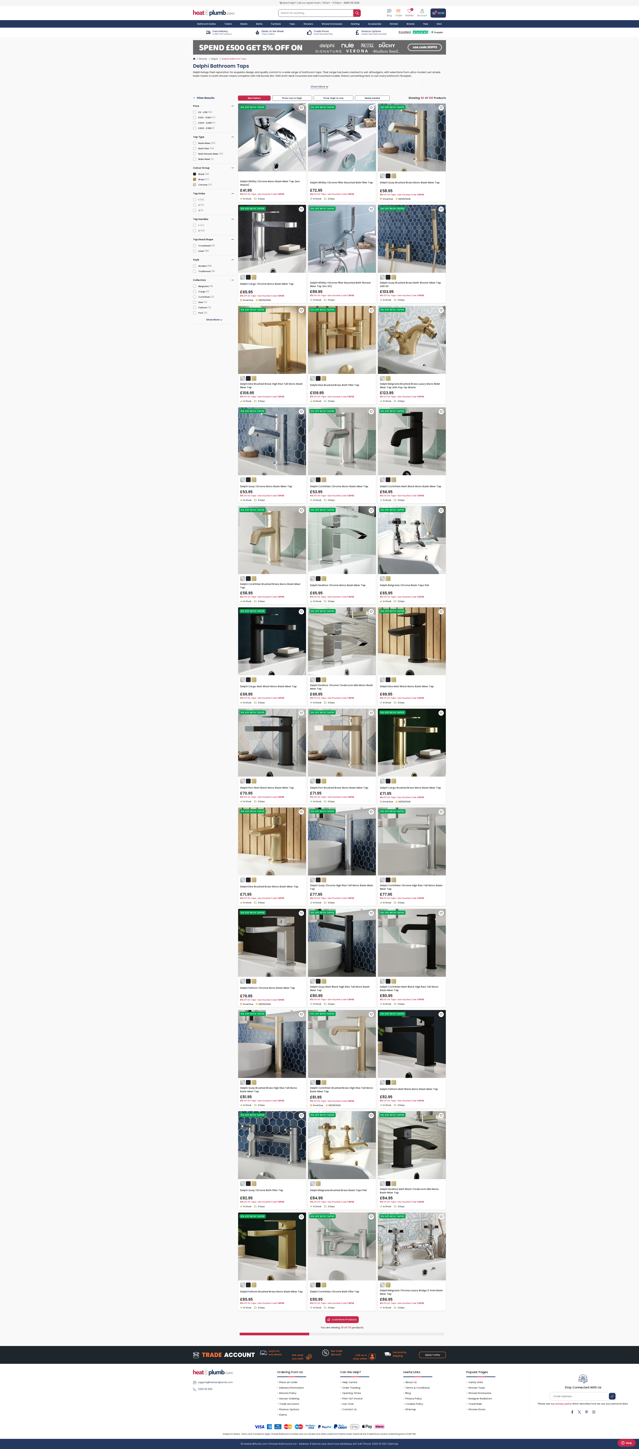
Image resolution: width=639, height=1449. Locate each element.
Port (200, 312)
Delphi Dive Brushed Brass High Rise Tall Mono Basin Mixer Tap (271, 385)
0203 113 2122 (351, 2)
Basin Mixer (204, 143)
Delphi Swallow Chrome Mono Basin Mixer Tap (338, 585)
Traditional (204, 271)
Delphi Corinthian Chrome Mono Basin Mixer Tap (339, 486)
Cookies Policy (414, 1404)
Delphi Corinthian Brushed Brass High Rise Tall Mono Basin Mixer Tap (341, 1089)
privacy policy (563, 1403)
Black (201, 174)
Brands (410, 23)
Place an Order (288, 1382)
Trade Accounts (289, 1404)
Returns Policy (287, 1393)
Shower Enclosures (479, 1393)
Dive (200, 302)
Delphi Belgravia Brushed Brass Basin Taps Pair (338, 1190)
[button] (422, 13)
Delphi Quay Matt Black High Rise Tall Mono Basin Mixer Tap (340, 988)
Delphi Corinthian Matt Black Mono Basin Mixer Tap (410, 486)
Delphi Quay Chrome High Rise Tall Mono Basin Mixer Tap (341, 887)
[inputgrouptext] (357, 13)
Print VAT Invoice (352, 1398)
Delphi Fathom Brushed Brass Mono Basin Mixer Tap (271, 1291)
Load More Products (344, 1319)
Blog (408, 1393)
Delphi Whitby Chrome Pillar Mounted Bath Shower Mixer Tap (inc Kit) (340, 284)
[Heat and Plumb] (214, 13)
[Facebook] (572, 1412)
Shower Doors (476, 1409)
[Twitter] (579, 1412)
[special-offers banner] (319, 47)
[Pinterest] (586, 1412)
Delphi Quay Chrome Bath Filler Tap (261, 1190)
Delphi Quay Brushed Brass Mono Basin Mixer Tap (410, 182)
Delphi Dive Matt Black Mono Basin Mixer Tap (407, 686)
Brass (201, 179)
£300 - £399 (205, 128)
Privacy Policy (413, 1398)
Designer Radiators (480, 1398)
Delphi (214, 58)
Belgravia (203, 286)
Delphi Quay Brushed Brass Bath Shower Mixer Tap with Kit (410, 284)
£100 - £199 (204, 117)
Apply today (432, 1354)
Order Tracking (351, 1387)
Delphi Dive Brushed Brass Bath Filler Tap (334, 385)
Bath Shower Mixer (208, 153)
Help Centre (349, 1382)
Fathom (202, 307)
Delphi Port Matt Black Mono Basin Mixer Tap (267, 787)
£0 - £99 (202, 112)
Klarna (283, 1414)
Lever (201, 251)
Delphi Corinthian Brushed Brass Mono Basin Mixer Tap (270, 585)
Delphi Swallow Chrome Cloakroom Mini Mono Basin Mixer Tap (341, 687)
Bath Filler (203, 148)
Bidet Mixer (204, 159)
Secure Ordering (289, 1398)
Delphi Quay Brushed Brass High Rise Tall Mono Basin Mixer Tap (268, 1089)
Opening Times (351, 1393)
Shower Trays (476, 1387)
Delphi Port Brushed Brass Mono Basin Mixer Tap (339, 787)
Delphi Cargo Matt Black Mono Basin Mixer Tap (268, 686)
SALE (439, 23)
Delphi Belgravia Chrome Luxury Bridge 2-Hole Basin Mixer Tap (411, 1292)
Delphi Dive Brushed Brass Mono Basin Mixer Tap (269, 886)
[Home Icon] (194, 58)
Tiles (425, 23)
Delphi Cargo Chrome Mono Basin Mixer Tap (267, 284)
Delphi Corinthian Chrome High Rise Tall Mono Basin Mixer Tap (411, 887)
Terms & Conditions (417, 1387)
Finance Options (289, 1409)
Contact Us (349, 1409)
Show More (213, 319)
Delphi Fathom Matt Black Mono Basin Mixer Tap (409, 1089)
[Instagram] (594, 1412)
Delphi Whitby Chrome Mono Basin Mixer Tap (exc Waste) (270, 183)
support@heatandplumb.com (215, 1382)
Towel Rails (475, 1404)
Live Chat (348, 1404)
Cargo (202, 291)
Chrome (202, 184)
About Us (411, 1382)
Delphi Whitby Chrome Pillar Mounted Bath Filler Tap (341, 182)
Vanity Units (475, 1382)
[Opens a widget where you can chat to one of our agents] (626, 1443)
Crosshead (204, 245)
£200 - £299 (205, 122)
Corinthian (204, 297)
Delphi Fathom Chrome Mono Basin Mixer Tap (267, 988)
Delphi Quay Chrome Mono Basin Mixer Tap (266, 486)
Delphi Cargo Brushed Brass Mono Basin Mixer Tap (410, 787)
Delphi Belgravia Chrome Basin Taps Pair (404, 585)
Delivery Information (291, 1387)
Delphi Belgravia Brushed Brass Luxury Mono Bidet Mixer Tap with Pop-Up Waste (410, 385)
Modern (202, 266)
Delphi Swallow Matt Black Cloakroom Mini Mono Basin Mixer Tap (409, 1190)
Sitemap (410, 1409)
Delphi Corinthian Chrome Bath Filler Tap (334, 1291)
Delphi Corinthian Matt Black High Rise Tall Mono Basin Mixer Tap (409, 988)
